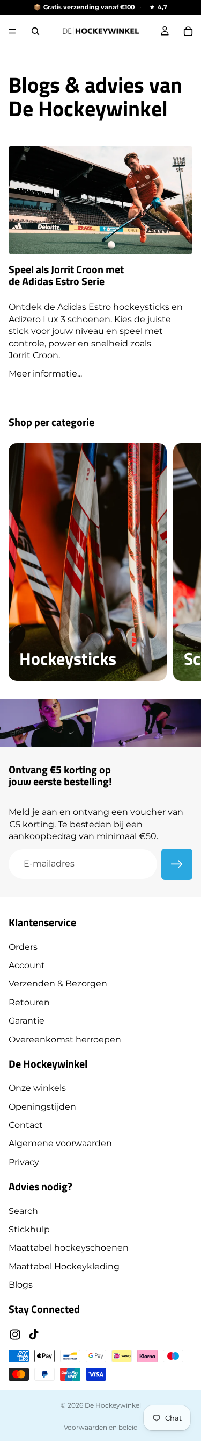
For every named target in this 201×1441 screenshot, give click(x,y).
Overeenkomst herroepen (65, 1039)
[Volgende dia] (180, 562)
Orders (23, 946)
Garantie (26, 1021)
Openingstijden (42, 1106)
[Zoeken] (35, 31)
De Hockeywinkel (113, 1405)
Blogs (21, 1285)
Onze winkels (37, 1088)
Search (23, 1210)
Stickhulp (29, 1229)
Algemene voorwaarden (60, 1143)
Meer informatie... (45, 373)
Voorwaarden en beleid (101, 1427)
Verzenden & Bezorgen (58, 983)
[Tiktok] (33, 1334)
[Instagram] (15, 1334)
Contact (26, 1125)
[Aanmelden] (176, 864)
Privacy (24, 1161)
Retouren (29, 1002)
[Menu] (12, 31)
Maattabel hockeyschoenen (69, 1248)
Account (27, 965)
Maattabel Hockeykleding (64, 1266)
